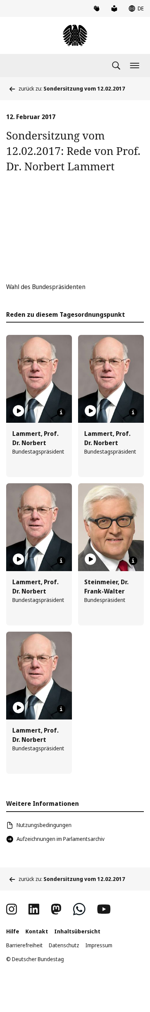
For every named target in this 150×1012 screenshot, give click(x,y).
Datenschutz (64, 945)
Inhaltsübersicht (77, 931)
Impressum (98, 945)
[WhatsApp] (79, 909)
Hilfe (12, 931)
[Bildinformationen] (61, 412)
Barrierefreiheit (24, 945)
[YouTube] (104, 909)
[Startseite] (75, 35)
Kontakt (36, 931)
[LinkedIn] (33, 909)
